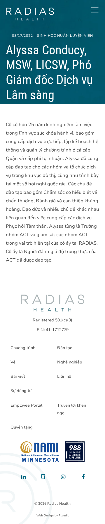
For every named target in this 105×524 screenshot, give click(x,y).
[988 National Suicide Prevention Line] (75, 451)
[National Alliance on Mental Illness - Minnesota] (39, 451)
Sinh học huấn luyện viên (65, 36)
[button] (95, 10)
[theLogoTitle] (30, 14)
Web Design (45, 515)
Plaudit (64, 515)
